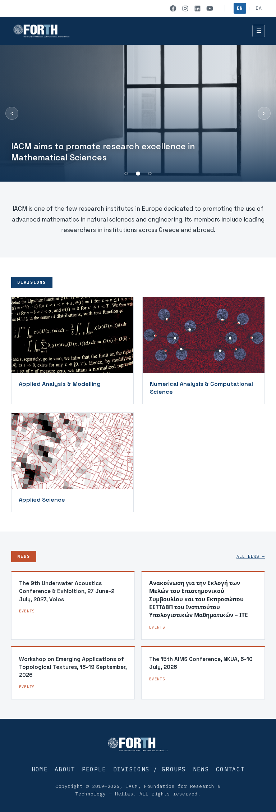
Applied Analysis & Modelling (60, 384)
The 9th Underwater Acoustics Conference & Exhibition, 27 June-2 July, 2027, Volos (66, 591)
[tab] (126, 173)
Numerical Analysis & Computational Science (201, 388)
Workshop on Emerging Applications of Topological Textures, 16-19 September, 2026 (73, 667)
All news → (250, 556)
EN (240, 8)
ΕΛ (259, 8)
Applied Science (42, 499)
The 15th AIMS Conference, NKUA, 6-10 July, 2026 (201, 663)
